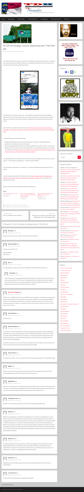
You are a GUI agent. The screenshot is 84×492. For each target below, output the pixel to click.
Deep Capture (63, 299)
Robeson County (26, 206)
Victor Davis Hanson (65, 330)
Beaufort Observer (65, 273)
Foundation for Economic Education (69, 304)
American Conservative (66, 268)
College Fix (63, 289)
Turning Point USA (65, 328)
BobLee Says (63, 277)
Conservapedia (64, 292)
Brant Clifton (21, 51)
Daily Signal (63, 297)
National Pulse (64, 313)
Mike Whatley (21, 19)
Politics (25, 205)
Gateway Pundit (64, 306)
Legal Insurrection (64, 311)
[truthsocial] (66, 72)
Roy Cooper (11, 19)
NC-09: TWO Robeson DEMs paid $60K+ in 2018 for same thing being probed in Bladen (28, 195)
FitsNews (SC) (63, 301)
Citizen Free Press (64, 287)
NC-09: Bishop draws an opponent (10, 193)
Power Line (63, 318)
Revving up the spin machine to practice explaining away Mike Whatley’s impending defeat (70, 171)
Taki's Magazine (64, 323)
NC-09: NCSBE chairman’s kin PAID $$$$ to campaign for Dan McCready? (45, 195)
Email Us (66, 19)
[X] (69, 72)
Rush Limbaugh (64, 321)
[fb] (71, 72)
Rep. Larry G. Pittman (13, 292)
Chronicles (63, 285)
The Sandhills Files (32, 19)
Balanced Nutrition (56, 19)
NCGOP (22, 205)
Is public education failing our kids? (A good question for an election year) (70, 213)
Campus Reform (64, 282)
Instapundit (63, 309)
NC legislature (44, 19)
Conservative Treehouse (66, 294)
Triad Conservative (65, 325)
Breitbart (62, 280)
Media (18, 205)
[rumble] (75, 72)
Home (3, 19)
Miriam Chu (19, 206)
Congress (14, 205)
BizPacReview (63, 275)
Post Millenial (63, 316)
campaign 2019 (8, 205)
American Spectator (65, 270)
